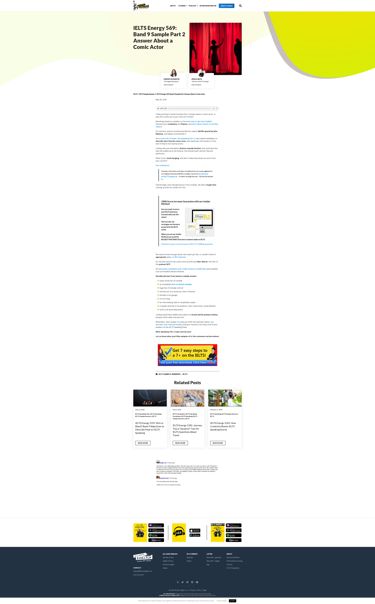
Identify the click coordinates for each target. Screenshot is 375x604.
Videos (165, 568)
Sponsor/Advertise (208, 6)
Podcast (192, 6)
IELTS (135, 94)
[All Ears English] (143, 557)
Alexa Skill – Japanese (214, 557)
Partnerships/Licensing (234, 561)
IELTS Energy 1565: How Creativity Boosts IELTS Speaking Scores (223, 426)
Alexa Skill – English (213, 561)
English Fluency (168, 561)
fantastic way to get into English (197, 121)
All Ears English (170, 554)
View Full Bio (168, 85)
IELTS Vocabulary (179, 414)
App (208, 564)
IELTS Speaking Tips (142, 414)
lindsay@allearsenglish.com (142, 571)
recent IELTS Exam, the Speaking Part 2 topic (180, 138)
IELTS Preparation (233, 568)
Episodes (190, 557)
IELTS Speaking (155, 414)
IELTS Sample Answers (147, 94)
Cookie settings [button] (221, 601)
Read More (143, 443)
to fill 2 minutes (179, 257)
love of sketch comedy (182, 284)
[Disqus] (187, 483)
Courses (182, 6)
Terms (198, 590)
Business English (168, 564)
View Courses (227, 6)
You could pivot (162, 165)
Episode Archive (168, 557)
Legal (204, 590)
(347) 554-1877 (138, 575)
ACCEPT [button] (232, 601)
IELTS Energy (192, 554)
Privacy (192, 590)
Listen (209, 554)
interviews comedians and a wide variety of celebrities (182, 269)
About (173, 6)
